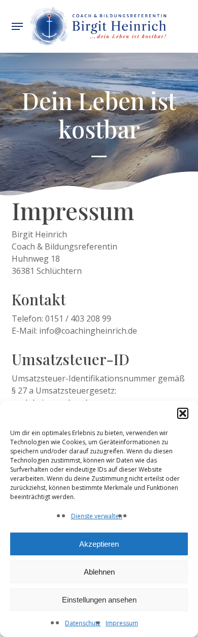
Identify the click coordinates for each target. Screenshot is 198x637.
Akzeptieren (99, 544)
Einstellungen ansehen (99, 599)
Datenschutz (83, 623)
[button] (183, 413)
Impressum (122, 623)
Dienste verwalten (96, 516)
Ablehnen (99, 572)
